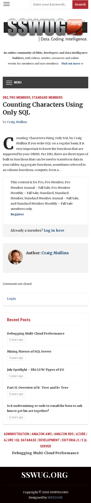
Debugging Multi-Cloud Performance (36, 333)
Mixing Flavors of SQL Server (29, 351)
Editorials (70, 440)
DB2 (5, 98)
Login (11, 299)
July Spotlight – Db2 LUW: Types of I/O (35, 370)
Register (17, 214)
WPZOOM (55, 497)
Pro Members (20, 98)
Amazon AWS (42, 434)
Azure (80, 434)
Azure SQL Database (20, 440)
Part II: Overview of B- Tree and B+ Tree (37, 388)
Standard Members (47, 98)
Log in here (54, 230)
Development (49, 440)
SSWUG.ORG (44, 474)
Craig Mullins (17, 122)
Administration (16, 434)
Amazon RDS (64, 434)
